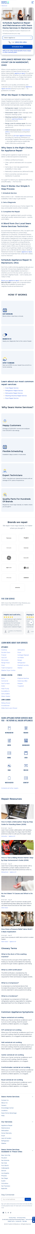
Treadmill (21, 686)
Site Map (24, 1221)
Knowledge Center (7, 1108)
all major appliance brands (22, 135)
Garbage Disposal (23, 655)
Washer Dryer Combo (8, 670)
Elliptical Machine (23, 678)
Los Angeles (5, 1173)
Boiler (3, 678)
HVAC (3, 686)
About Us (4, 1103)
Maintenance (5, 1128)
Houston (4, 1158)
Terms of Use (29, 1219)
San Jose (4, 1163)
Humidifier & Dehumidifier (5, 692)
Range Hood (5, 662)
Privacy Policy (12, 1217)
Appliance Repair (6, 1125)
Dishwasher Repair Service (14, 393)
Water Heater (5, 696)
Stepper (20, 683)
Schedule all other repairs (9, 788)
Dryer (19, 652)
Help (2, 1115)
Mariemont (4, 5)
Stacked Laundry (23, 665)
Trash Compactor (7, 668)
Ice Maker (21, 657)
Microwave (4, 660)
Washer (20, 668)
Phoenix (4, 1176)
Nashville (4, 1188)
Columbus (4, 1183)
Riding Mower (5, 703)
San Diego (4, 1178)
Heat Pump (5, 688)
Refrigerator (21, 662)
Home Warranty (6, 1133)
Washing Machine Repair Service (16, 395)
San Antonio (5, 1160)
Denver (3, 1170)
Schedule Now (17, 47)
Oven (3, 665)
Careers (3, 1105)
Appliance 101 (12, 836)
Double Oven (5, 652)
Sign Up (28, 1199)
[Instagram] (3, 1212)
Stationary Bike (22, 681)
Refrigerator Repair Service (14, 390)
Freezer (3, 655)
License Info (18, 1221)
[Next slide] (31, 622)
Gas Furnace (5, 683)
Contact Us (4, 1100)
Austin (3, 1181)
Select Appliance (9, 37)
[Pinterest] (8, 1212)
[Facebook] (10, 1212)
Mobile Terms (11, 1221)
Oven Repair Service (11, 388)
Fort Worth (5, 1165)
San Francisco (5, 1186)
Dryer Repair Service (11, 398)
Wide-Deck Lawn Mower (9, 708)
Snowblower (5, 705)
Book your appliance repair (10, 280)
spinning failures (17, 119)
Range (20, 660)
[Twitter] (6, 1212)
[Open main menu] (32, 2)
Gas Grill (4, 657)
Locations (4, 1110)
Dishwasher (21, 650)
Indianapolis (5, 1168)
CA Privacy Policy (21, 1217)
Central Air (4, 681)
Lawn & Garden (6, 1138)
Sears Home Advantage (9, 1113)
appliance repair (19, 73)
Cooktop (4, 650)
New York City (5, 1155)
